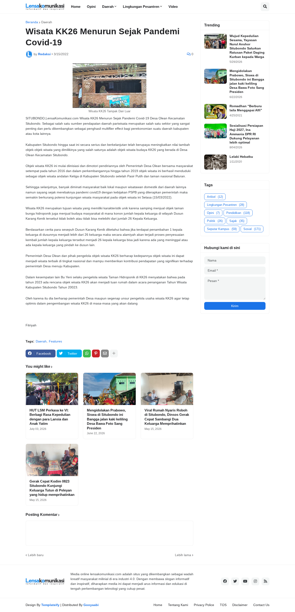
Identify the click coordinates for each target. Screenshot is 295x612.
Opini (213, 213)
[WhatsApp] (87, 353)
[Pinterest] (96, 353)
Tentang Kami (178, 605)
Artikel (215, 196)
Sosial (252, 229)
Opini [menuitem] (91, 7)
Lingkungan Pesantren (225, 205)
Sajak (236, 221)
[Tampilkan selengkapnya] (114, 353)
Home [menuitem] (75, 7)
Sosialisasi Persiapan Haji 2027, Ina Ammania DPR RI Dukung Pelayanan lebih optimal (246, 134)
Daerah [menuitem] (108, 7)
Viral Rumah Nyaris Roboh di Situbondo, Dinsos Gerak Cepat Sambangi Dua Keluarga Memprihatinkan (167, 417)
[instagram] (255, 581)
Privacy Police (204, 605)
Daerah (46, 22)
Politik (215, 221)
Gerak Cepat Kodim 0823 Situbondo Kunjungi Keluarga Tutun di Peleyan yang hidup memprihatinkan (52, 488)
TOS (223, 605)
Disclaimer (240, 605)
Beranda (32, 22)
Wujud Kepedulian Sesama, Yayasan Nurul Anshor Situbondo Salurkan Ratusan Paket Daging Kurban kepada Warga (247, 46)
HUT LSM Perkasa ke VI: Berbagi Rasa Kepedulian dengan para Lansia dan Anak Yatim (50, 417)
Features (55, 341)
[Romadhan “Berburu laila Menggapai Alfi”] (215, 111)
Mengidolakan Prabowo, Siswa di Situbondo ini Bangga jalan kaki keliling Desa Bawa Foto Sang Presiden (107, 419)
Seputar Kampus (222, 229)
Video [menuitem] (173, 7)
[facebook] (225, 581)
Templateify (50, 605)
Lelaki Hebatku (241, 156)
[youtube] (245, 581)
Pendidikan (238, 213)
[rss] (265, 581)
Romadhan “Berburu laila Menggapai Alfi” (246, 108)
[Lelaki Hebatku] (215, 162)
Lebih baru (36, 555)
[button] (265, 6)
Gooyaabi (91, 605)
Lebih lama (183, 555)
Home (157, 605)
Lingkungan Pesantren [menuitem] (141, 7)
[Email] (105, 353)
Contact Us (261, 605)
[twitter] (235, 581)
